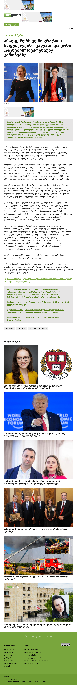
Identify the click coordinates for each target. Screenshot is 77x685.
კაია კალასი (32, 328)
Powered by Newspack (11, 679)
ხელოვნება (8, 660)
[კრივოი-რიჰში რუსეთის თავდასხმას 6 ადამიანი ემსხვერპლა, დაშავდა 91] (38, 555)
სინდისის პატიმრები (32, 649)
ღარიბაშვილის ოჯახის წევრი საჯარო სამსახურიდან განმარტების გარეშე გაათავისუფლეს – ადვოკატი (32, 482)
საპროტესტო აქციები (32, 652)
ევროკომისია (21, 328)
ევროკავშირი (9, 328)
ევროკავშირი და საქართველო (36, 660)
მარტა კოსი (43, 328)
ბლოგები (7, 666)
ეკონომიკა (8, 655)
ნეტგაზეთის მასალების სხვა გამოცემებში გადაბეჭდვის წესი (25, 682)
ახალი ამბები (13, 35)
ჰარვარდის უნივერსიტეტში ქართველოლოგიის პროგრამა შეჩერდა (35, 530)
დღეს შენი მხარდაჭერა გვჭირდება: (23, 310)
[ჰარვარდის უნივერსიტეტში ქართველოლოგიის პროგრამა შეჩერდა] (38, 507)
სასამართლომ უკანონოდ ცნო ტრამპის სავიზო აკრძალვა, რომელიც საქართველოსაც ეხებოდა (35, 434)
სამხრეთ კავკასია (11, 663)
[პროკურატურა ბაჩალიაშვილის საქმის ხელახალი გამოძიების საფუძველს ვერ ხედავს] (38, 603)
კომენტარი (8, 658)
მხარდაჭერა (11, 25)
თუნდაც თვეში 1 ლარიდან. (46, 312)
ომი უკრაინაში (30, 655)
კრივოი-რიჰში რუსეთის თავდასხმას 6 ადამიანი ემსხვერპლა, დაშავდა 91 (37, 577)
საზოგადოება (9, 652)
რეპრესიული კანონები (33, 658)
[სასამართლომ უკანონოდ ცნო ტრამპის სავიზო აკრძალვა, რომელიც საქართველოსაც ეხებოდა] (38, 412)
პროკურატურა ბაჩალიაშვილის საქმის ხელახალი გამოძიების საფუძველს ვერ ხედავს (37, 625)
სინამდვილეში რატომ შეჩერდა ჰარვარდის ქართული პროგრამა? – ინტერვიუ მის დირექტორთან (33, 387)
